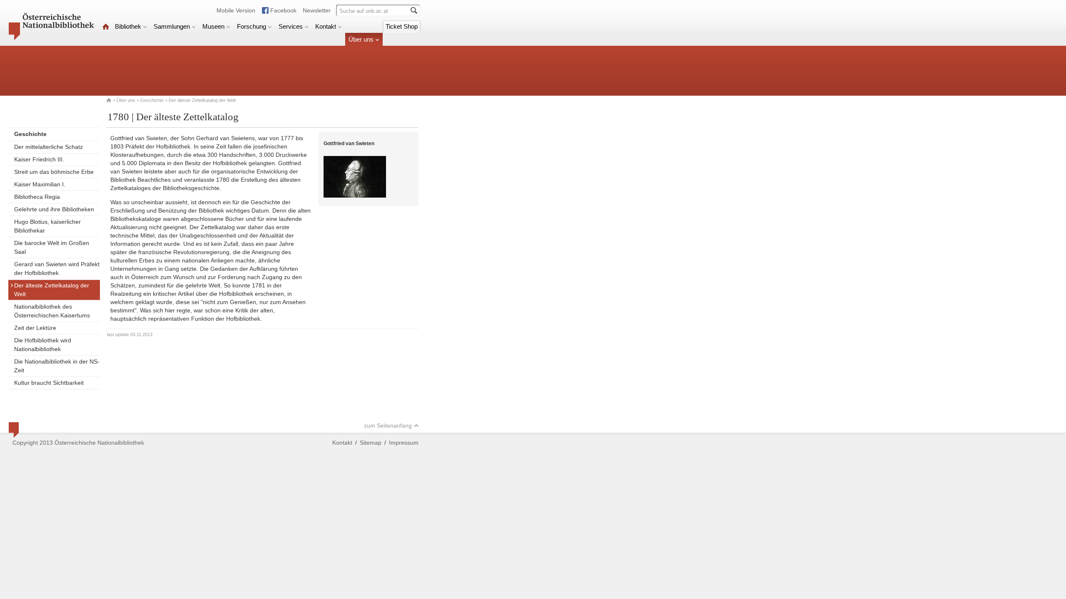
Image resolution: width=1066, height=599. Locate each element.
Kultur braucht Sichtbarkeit (49, 382)
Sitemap (370, 442)
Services (291, 26)
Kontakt (325, 26)
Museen (213, 26)
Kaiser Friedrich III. (39, 159)
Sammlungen (172, 26)
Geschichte (152, 100)
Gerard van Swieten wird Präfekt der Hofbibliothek (57, 268)
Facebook (283, 10)
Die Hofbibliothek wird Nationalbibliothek (42, 344)
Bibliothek (128, 26)
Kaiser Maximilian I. (39, 184)
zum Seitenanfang (388, 425)
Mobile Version (236, 10)
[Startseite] (106, 26)
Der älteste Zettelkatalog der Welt (51, 289)
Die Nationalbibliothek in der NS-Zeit (57, 366)
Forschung (251, 26)
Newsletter (317, 10)
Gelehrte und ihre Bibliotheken (54, 209)
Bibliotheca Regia (37, 196)
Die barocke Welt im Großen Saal (51, 247)
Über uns (361, 39)
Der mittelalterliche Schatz (48, 147)
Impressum (403, 442)
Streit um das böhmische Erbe (54, 171)
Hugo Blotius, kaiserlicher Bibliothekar (47, 226)
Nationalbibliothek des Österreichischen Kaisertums (52, 311)
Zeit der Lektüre (35, 327)
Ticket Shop (402, 26)
